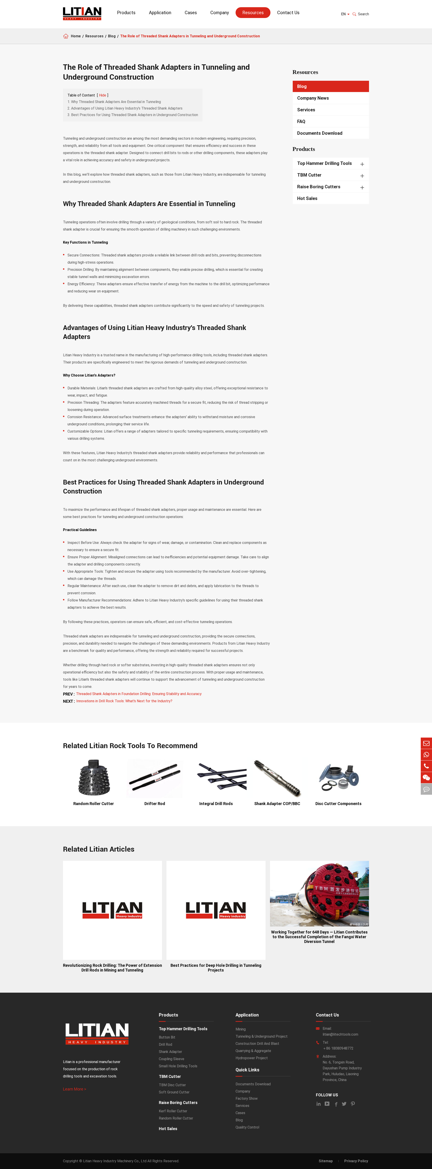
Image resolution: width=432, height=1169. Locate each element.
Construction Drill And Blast (257, 1043)
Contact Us (288, 12)
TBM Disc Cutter (172, 1085)
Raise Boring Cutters (318, 186)
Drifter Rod (154, 803)
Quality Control (247, 1127)
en (343, 14)
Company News (313, 98)
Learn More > (74, 1089)
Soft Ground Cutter (174, 1092)
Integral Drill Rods (216, 803)
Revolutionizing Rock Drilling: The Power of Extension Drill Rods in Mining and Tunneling (112, 967)
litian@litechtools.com (340, 1034)
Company (219, 12)
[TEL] (426, 766)
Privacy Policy (356, 1161)
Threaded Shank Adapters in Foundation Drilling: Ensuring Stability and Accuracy (139, 694)
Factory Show (247, 1098)
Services (306, 109)
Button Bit (167, 1037)
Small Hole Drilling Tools (178, 1066)
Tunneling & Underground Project (262, 1036)
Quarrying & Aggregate (253, 1051)
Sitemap (326, 1161)
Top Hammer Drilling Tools (324, 163)
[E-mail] (426, 743)
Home (76, 36)
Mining (241, 1029)
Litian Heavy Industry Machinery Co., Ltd (114, 1161)
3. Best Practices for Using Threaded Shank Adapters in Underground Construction (133, 115)
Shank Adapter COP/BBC (277, 803)
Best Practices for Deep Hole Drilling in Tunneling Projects (216, 967)
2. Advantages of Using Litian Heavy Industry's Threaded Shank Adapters (125, 108)
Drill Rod (165, 1044)
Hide (102, 95)
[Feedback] (426, 789)
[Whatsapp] (426, 754)
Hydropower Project (252, 1058)
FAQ (301, 121)
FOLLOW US (327, 1095)
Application (160, 12)
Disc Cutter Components (338, 803)
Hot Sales (307, 198)
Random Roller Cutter (93, 803)
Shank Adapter (170, 1052)
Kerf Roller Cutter (173, 1111)
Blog (112, 36)
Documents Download (319, 133)
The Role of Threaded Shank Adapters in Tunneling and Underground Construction (190, 36)
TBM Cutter (309, 175)
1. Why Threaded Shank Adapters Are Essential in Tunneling (114, 102)
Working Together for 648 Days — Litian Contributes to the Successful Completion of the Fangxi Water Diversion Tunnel (319, 937)
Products (126, 12)
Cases (191, 12)
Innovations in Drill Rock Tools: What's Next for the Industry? (124, 701)
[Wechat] (426, 777)
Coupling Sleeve (171, 1059)
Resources (253, 12)
